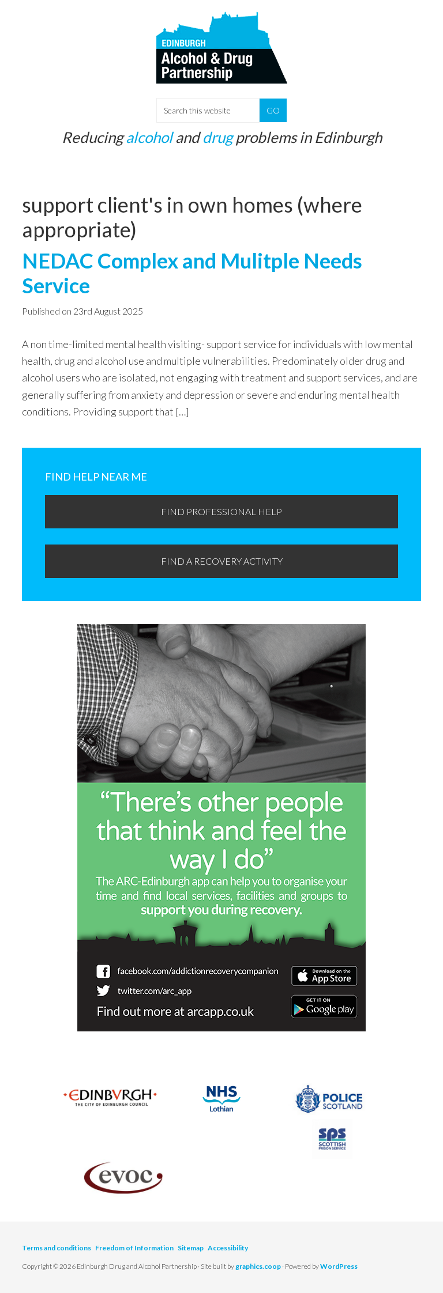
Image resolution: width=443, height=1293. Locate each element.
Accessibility (228, 1247)
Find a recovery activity (222, 560)
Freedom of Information (134, 1247)
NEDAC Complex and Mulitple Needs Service (192, 273)
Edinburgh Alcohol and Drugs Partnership (221, 58)
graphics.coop (258, 1266)
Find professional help (221, 511)
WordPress (339, 1266)
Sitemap (191, 1247)
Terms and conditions (56, 1247)
